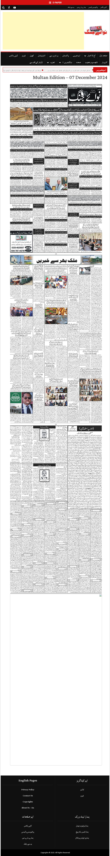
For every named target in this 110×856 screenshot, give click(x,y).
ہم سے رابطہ (71, 7)
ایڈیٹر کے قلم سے (36, 62)
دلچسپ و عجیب (91, 62)
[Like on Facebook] (9, 7)
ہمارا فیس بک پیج (82, 832)
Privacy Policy (27, 790)
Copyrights (28, 802)
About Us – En (28, 808)
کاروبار (104, 62)
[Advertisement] (43, 30)
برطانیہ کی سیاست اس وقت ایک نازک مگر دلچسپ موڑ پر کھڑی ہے (60, 70)
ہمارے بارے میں (81, 7)
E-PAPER (57, 2)
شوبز (24, 55)
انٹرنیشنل (41, 55)
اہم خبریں (76, 55)
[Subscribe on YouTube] (14, 7)
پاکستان (66, 55)
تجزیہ (52, 62)
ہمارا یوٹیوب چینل (82, 826)
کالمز (82, 790)
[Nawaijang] (95, 31)
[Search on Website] (3, 7)
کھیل (32, 55)
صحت (78, 62)
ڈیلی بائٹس (13, 55)
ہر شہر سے (54, 55)
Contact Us (28, 796)
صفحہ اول (103, 55)
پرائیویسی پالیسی (93, 7)
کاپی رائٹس (103, 7)
